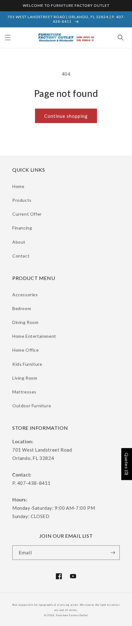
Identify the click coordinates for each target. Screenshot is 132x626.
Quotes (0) (126, 464)
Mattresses (24, 391)
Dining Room (25, 322)
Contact (20, 255)
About (18, 242)
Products (22, 200)
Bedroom (21, 308)
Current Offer (27, 214)
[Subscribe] (112, 552)
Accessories (25, 294)
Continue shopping (66, 116)
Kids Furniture (27, 364)
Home (18, 186)
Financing (22, 227)
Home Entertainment (34, 336)
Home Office (25, 350)
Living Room (24, 378)
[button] (7, 37)
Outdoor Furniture (31, 405)
